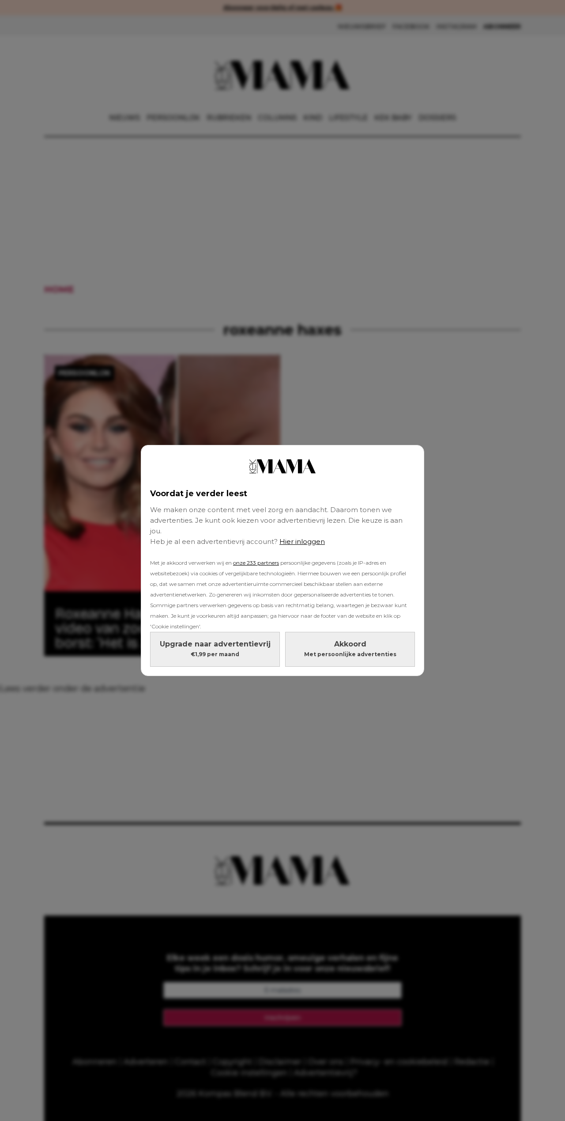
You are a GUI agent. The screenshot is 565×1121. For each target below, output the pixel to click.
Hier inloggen (302, 541)
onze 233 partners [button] (256, 562)
